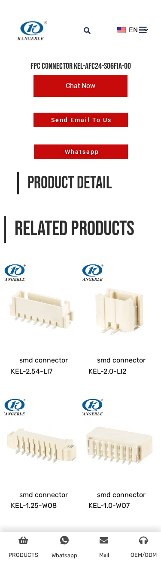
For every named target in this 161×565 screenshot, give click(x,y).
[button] (80, 86)
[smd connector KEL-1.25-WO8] (41, 435)
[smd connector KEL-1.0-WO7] (119, 435)
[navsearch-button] (82, 25)
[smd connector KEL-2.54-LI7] (41, 301)
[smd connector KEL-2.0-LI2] (119, 301)
